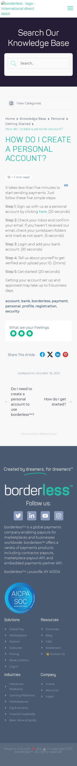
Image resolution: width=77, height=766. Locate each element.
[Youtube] (45, 515)
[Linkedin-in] (31, 515)
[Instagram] (58, 515)
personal (13, 306)
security (12, 311)
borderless (41, 301)
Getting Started (17, 124)
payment (60, 301)
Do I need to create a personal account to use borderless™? (22, 402)
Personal (58, 119)
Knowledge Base (33, 119)
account (12, 301)
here (43, 212)
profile (28, 306)
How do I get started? (55, 401)
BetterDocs (47, 434)
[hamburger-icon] (70, 9)
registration (46, 306)
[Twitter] (18, 515)
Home (10, 119)
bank (25, 301)
